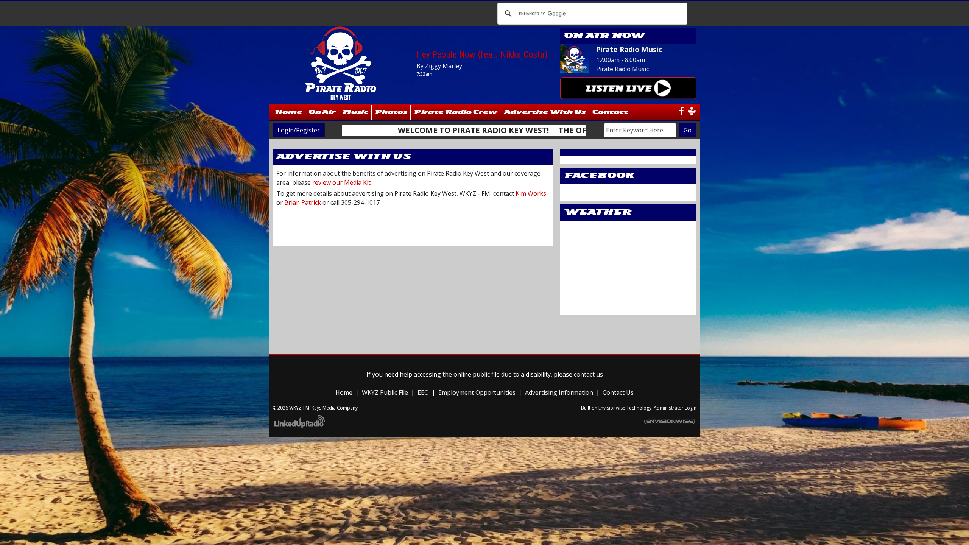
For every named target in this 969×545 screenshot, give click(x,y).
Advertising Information (559, 392)
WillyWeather (628, 307)
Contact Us (618, 392)
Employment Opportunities (477, 392)
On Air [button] (322, 112)
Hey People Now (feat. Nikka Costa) (482, 54)
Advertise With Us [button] (545, 112)
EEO (423, 392)
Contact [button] (610, 112)
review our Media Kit (341, 182)
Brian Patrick (302, 202)
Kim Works (531, 193)
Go (688, 130)
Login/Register (298, 130)
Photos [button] (391, 112)
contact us (588, 374)
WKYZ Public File (385, 392)
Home (289, 112)
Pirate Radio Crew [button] (456, 112)
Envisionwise (611, 408)
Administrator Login (675, 408)
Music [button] (355, 112)
